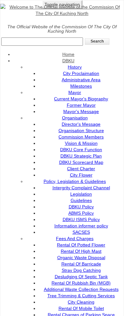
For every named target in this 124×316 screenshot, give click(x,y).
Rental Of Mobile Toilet (81, 308)
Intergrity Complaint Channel (81, 187)
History (75, 67)
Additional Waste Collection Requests (81, 289)
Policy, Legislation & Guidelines (75, 181)
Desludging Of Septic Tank (81, 276)
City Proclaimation (81, 73)
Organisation (75, 117)
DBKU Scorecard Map (81, 162)
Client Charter (81, 168)
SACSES (81, 232)
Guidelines (81, 200)
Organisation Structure (81, 130)
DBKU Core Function (81, 149)
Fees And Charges (74, 238)
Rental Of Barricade (81, 263)
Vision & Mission (81, 143)
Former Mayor (81, 105)
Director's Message (81, 124)
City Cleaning (81, 302)
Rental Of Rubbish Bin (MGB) (81, 283)
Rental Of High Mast (81, 251)
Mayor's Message (81, 111)
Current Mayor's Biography (81, 98)
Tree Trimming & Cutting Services (81, 295)
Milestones (81, 86)
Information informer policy (81, 225)
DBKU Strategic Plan (81, 155)
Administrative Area (81, 79)
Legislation (81, 194)
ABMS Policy (81, 213)
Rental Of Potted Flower (81, 244)
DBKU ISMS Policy (81, 219)
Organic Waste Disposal (81, 257)
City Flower (81, 175)
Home (68, 54)
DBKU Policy (81, 206)
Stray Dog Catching (81, 270)
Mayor (74, 92)
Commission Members (81, 136)
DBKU (68, 60)
